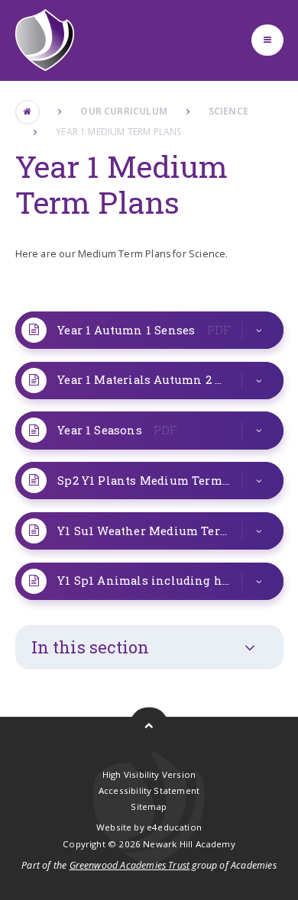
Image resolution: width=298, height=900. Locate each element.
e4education (174, 827)
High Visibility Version (149, 774)
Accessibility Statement (149, 790)
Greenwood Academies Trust (130, 865)
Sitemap (149, 806)
